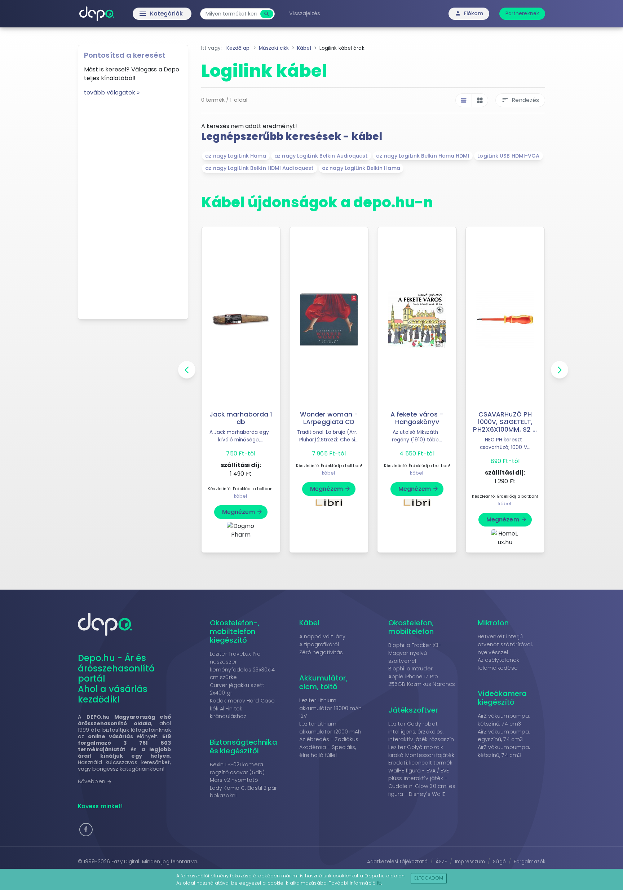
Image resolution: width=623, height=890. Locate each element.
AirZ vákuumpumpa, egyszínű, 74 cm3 (504, 735)
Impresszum (470, 861)
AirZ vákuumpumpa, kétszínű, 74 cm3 (504, 719)
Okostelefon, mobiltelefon (411, 627)
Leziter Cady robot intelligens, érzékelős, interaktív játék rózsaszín (421, 731)
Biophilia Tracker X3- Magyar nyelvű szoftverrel (414, 653)
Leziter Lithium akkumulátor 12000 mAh (330, 727)
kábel (240, 496)
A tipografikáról (319, 644)
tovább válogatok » (112, 92)
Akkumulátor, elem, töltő (323, 682)
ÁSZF (441, 861)
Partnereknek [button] (522, 13)
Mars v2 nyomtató (234, 780)
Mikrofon (493, 623)
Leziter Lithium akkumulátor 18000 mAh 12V (330, 708)
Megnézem (242, 512)
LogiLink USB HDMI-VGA (508, 155)
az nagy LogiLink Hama (235, 155)
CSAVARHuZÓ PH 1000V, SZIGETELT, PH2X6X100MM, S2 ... (505, 422)
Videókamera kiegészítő (502, 697)
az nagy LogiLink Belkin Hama (361, 168)
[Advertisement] (133, 205)
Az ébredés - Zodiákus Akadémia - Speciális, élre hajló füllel (329, 747)
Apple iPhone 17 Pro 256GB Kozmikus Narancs (421, 680)
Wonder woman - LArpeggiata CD (329, 418)
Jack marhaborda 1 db (241, 418)
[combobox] (231, 14)
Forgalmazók (529, 861)
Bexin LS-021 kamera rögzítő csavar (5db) (237, 768)
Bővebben (95, 781)
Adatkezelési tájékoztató (397, 861)
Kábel (309, 623)
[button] (86, 829)
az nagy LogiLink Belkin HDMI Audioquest (259, 168)
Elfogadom (428, 877)
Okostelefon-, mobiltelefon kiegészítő (235, 631)
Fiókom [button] (469, 13)
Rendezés (520, 100)
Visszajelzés (304, 13)
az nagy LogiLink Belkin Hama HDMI (422, 155)
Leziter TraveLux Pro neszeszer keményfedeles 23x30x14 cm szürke (242, 665)
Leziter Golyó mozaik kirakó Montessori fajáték (421, 751)
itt (379, 883)
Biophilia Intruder (410, 668)
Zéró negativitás (321, 652)
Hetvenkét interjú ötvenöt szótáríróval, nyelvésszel (505, 644)
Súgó (499, 861)
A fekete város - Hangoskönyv (417, 418)
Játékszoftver (413, 710)
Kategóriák (145, 13)
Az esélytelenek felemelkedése (499, 663)
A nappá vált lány (322, 636)
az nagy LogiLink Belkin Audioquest (321, 155)
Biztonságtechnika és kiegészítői (243, 746)
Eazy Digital (125, 861)
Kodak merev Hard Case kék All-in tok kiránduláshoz (242, 708)
